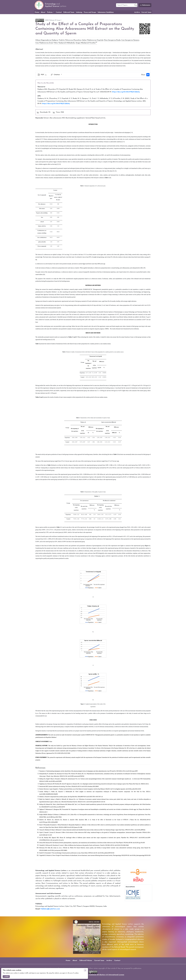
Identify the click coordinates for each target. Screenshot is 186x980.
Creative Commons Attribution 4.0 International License (103, 975)
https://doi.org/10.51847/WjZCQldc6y (126, 92)
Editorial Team (68, 12)
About (43, 12)
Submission (146, 5)
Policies (50, 12)
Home (37, 12)
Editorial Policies (85, 960)
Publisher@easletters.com (50, 909)
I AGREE (6, 976)
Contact (59, 12)
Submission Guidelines (106, 12)
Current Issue (146, 12)
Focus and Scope (90, 12)
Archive (137, 12)
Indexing (79, 12)
